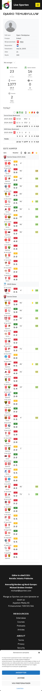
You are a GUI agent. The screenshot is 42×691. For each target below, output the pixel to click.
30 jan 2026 (7, 168)
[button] (39, 653)
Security (21, 648)
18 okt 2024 (7, 499)
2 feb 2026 (7, 160)
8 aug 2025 (7, 275)
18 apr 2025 (7, 323)
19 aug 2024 (7, 545)
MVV (21, 42)
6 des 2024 (7, 446)
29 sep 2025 (7, 268)
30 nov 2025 (7, 214)
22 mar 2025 (7, 354)
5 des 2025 (7, 206)
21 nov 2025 (7, 229)
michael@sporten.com (21, 590)
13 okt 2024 (7, 507)
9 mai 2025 (7, 300)
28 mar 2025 (7, 346)
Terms (21, 640)
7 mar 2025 (7, 369)
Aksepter (21, 673)
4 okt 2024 (7, 514)
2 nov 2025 (7, 245)
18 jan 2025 (7, 423)
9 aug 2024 (7, 553)
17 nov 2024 (7, 469)
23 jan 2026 (7, 176)
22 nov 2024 (7, 461)
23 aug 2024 (7, 537)
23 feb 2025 (7, 384)
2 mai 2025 (7, 308)
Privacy (21, 644)
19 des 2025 (7, 191)
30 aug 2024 (7, 530)
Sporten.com (18, 596)
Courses (21, 622)
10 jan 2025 (7, 430)
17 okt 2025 (7, 260)
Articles (21, 629)
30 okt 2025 (7, 288)
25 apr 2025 (7, 315)
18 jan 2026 (7, 183)
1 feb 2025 (7, 407)
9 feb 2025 (7, 400)
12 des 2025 (7, 199)
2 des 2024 (7, 453)
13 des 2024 (7, 438)
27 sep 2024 (7, 522)
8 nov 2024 (7, 476)
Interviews (21, 618)
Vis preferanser (21, 683)
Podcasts (21, 625)
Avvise (21, 678)
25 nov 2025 (7, 222)
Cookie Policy (20, 688)
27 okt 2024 (7, 491)
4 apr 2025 (7, 338)
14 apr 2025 (7, 331)
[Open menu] (37, 5)
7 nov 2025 (7, 237)
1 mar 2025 (7, 377)
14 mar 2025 (7, 361)
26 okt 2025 (7, 252)
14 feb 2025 (7, 392)
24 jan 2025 (7, 415)
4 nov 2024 (7, 484)
